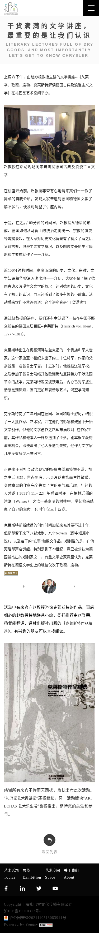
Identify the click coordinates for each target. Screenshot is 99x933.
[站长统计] (46, 925)
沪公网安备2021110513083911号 (37, 918)
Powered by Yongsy (21, 924)
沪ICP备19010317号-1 (23, 911)
